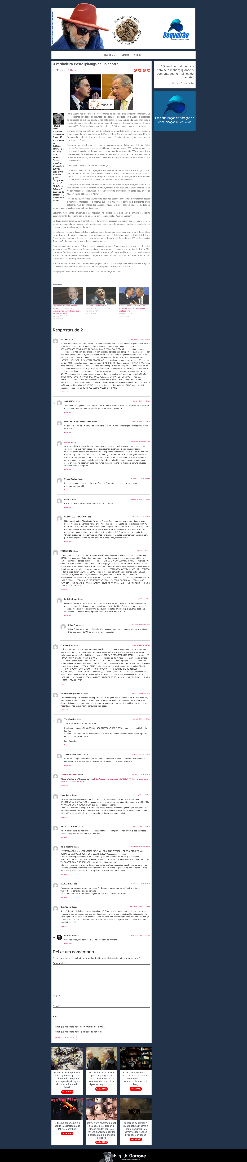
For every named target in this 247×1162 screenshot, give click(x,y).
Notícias (73, 70)
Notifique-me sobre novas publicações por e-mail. (79, 1032)
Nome (56, 996)
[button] (135, 70)
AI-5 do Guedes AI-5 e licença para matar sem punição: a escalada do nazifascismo (133, 308)
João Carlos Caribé (69, 775)
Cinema (125, 55)
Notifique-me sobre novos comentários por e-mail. (80, 1027)
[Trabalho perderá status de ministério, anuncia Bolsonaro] (101, 295)
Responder (64, 392)
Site (54, 1016)
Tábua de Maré (109, 55)
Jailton (67, 442)
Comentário (59, 963)
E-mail (57, 1006)
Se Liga (137, 55)
